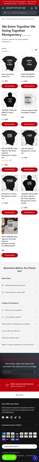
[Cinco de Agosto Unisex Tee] (10, 63)
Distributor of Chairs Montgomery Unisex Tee (9, 196)
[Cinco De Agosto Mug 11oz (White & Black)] (29, 99)
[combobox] (19, 13)
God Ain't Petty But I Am (12, 452)
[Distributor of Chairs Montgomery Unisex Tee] (10, 183)
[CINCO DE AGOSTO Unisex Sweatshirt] (29, 63)
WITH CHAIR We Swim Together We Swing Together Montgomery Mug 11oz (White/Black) (9, 241)
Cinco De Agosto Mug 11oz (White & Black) (29, 111)
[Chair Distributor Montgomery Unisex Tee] (29, 137)
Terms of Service (30, 455)
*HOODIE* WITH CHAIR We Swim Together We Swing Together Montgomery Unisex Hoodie (29, 198)
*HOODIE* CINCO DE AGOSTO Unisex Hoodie (9, 112)
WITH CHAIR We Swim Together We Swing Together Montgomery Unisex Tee (9, 153)
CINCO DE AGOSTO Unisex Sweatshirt (28, 75)
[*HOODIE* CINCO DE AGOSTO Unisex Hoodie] (10, 99)
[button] (36, 8)
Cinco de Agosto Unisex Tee (8, 75)
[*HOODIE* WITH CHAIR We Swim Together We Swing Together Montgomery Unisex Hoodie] (29, 183)
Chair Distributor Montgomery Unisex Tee (28, 151)
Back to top (19, 395)
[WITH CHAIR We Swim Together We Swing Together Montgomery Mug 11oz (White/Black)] (10, 226)
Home (3, 19)
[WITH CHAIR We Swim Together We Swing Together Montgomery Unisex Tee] (10, 137)
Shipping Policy (20, 455)
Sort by (4, 48)
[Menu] (3, 8)
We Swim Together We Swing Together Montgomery (20, 19)
